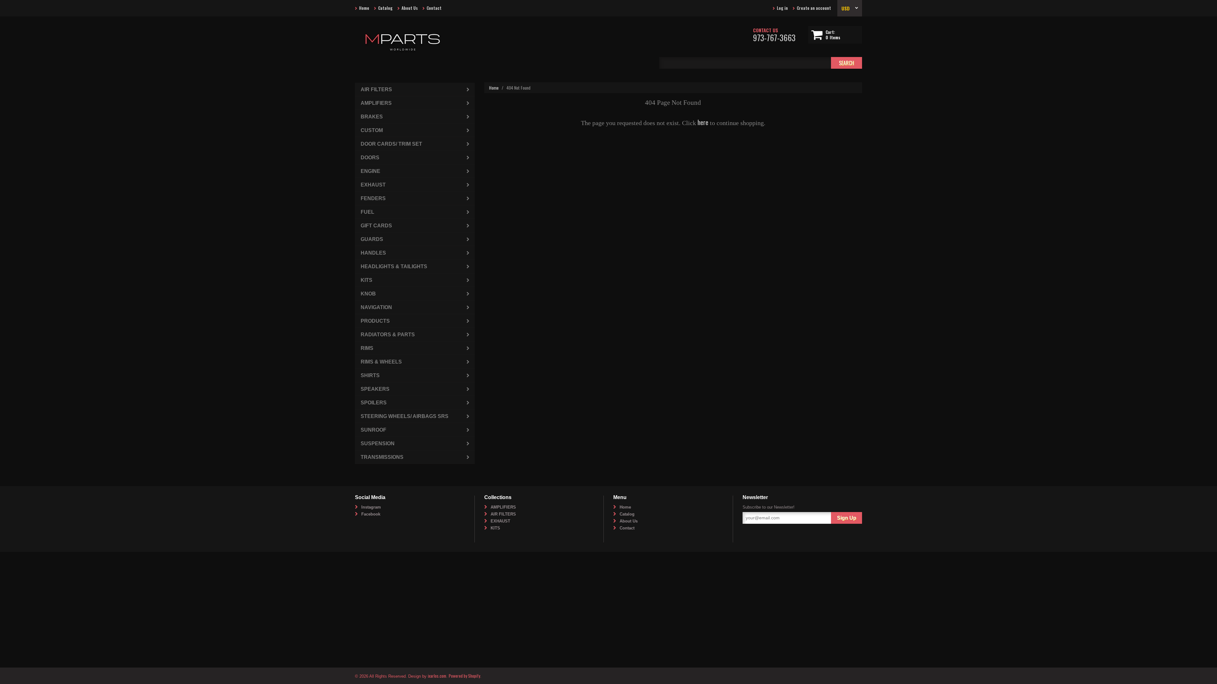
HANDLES (373, 253)
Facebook (370, 514)
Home (364, 8)
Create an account (814, 8)
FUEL (367, 212)
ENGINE (370, 171)
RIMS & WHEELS (381, 361)
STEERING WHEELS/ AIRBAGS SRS (404, 416)
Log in (782, 8)
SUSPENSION (378, 443)
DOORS (370, 157)
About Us (410, 8)
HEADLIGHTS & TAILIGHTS (394, 266)
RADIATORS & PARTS (388, 334)
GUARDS (372, 239)
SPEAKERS (375, 389)
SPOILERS (374, 402)
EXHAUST (373, 184)
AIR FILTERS (376, 89)
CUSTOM (372, 130)
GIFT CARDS (376, 225)
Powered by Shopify (464, 676)
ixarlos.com (437, 676)
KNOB (368, 293)
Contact (434, 8)
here (703, 122)
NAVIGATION (376, 307)
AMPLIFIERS (376, 103)
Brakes (372, 116)
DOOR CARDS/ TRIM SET (391, 144)
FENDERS (373, 198)
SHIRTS (370, 375)
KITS (366, 280)
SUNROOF (373, 430)
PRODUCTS (375, 321)
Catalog (385, 8)
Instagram (371, 507)
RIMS (367, 348)
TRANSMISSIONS (382, 457)
